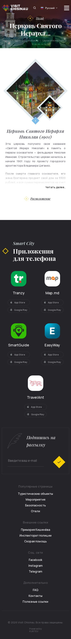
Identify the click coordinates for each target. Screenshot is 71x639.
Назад (40, 18)
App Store (19, 302)
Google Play (20, 310)
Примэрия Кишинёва (35, 530)
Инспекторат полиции (35, 535)
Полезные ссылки (35, 602)
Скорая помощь (35, 541)
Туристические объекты (35, 494)
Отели (35, 511)
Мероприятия (35, 500)
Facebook (35, 560)
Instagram (35, 566)
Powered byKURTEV (35, 630)
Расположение (40, 199)
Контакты (35, 596)
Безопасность (35, 505)
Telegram (35, 571)
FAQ (35, 590)
